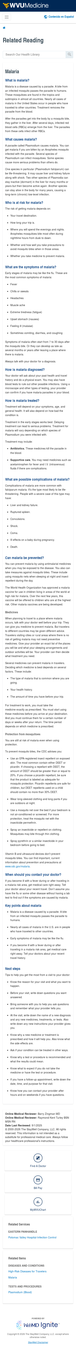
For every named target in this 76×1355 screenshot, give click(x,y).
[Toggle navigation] (6, 17)
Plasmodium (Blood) (20, 1292)
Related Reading (23, 39)
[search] (34, 54)
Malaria (12, 1277)
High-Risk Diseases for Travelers (27, 1271)
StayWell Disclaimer (38, 1342)
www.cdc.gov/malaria (17, 866)
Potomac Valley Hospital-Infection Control (32, 1237)
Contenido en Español (61, 16)
